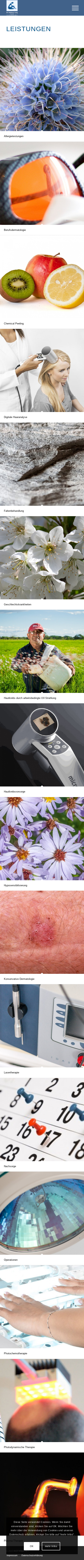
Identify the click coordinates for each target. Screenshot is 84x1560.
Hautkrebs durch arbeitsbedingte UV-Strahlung (30, 698)
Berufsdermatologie (15, 230)
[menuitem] (12, 1555)
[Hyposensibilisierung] (42, 838)
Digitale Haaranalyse (15, 417)
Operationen (11, 1259)
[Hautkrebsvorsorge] (42, 744)
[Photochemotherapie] (42, 1306)
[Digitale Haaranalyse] (42, 370)
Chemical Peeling (14, 323)
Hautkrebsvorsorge (14, 791)
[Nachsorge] (42, 1119)
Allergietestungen (13, 136)
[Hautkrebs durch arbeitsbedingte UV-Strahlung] (42, 651)
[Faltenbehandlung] (42, 464)
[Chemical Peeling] (42, 276)
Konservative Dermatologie (19, 978)
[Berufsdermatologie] (42, 183)
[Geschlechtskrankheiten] (42, 557)
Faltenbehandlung (14, 510)
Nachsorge (10, 1166)
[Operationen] (42, 1213)
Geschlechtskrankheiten (17, 604)
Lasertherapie (11, 1072)
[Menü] (72, 8)
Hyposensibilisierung (15, 885)
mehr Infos (51, 1546)
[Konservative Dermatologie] (42, 932)
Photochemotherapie (15, 1353)
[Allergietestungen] (42, 89)
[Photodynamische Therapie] (42, 1400)
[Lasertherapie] (42, 1025)
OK (31, 1546)
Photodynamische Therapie (19, 1447)
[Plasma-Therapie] (42, 1494)
